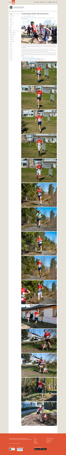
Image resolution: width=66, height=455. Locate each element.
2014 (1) (11, 60)
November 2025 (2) (12, 32)
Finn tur (45, 2)
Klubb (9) (11, 19)
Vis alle (11, 26)
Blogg (13, 11)
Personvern (48, 442)
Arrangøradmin (36, 443)
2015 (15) (11, 58)
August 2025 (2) (12, 36)
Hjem (35, 2)
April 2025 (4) (12, 39)
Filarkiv (18, 11)
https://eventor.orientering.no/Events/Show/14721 (30, 59)
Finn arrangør (42, 2)
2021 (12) (11, 48)
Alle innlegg (11, 15)
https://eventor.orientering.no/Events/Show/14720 (30, 58)
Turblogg (54, 2)
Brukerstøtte (36, 439)
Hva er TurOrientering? (49, 439)
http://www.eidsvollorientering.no (18, 8)
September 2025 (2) (12, 34)
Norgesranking (49, 2)
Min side (37, 2)
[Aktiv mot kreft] (20, 449)
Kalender (22, 11)
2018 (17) (11, 53)
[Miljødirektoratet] (12, 449)
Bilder (15, 11)
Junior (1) (11, 17)
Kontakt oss (35, 442)
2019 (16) (11, 51)
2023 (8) (11, 44)
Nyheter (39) (11, 22)
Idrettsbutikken (48, 441)
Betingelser (35, 441)
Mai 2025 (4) (11, 37)
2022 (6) (11, 46)
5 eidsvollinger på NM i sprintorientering (34, 14)
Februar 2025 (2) (12, 41)
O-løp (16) (11, 24)
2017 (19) (11, 55)
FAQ (56, 2)
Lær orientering (48, 440)
